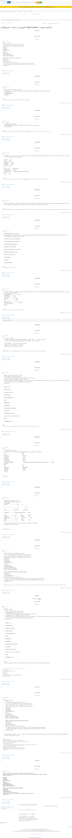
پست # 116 (13, 590)
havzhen (37, 30)
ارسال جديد (3, 22)
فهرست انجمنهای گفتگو (10, 19)
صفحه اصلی (4, 2)
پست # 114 (13, 481)
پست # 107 (13, 136)
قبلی (49, 23)
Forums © (70, 826)
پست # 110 (13, 272)
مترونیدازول (27, 584)
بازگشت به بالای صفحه (5, 72)
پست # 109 (13, 214)
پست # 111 (13, 314)
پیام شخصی (4, 41)
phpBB (5, 822)
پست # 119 (13, 799)
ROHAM (37, 76)
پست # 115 (13, 534)
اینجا (10, 178)
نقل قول (9, 73)
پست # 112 (13, 356)
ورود (40, 2)
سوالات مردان (17, 19)
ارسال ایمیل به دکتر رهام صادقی (36, 834)
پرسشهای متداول (10, 10)
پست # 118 (13, 754)
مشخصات (7, 41)
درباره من (33, 2)
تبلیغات (29, 2)
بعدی (58, 23)
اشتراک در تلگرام (5, 73)
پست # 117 (13, 681)
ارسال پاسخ (8, 22)
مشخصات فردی (30, 10)
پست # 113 (13, 431)
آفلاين (3, 42)
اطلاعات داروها (24, 2)
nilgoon (37, 596)
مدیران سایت (20, 10)
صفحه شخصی (18, 2)
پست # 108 (13, 184)
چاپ (12, 22)
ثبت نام (37, 2)
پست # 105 (13, 70)
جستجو (13, 2)
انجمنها (9, 2)
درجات (25, 10)
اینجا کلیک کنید (20, 6)
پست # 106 (13, 104)
